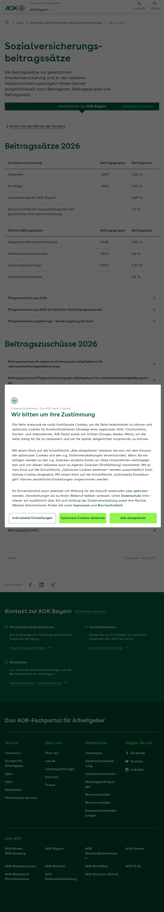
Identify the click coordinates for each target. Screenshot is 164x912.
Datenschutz (131, 496)
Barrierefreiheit (110, 505)
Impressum (81, 505)
